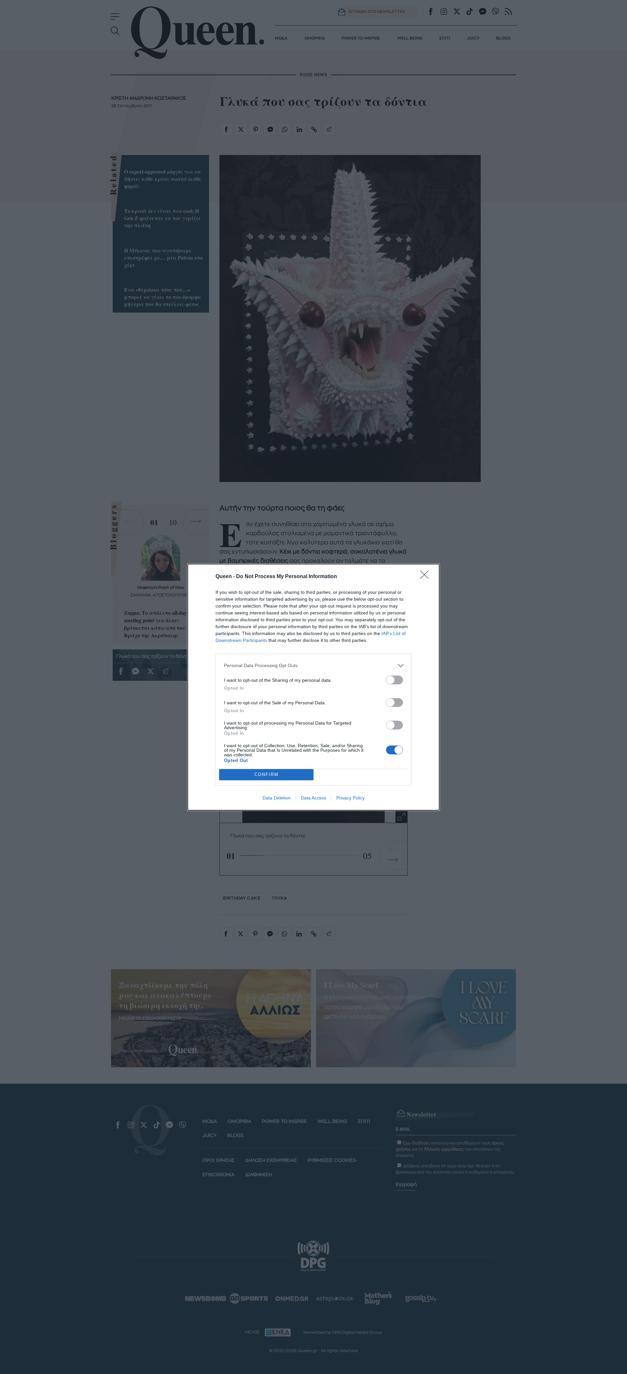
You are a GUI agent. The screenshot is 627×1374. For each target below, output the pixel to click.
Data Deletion (277, 797)
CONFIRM (266, 774)
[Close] (426, 577)
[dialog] (313, 687)
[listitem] (313, 665)
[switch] (394, 680)
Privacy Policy (350, 797)
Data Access (313, 797)
